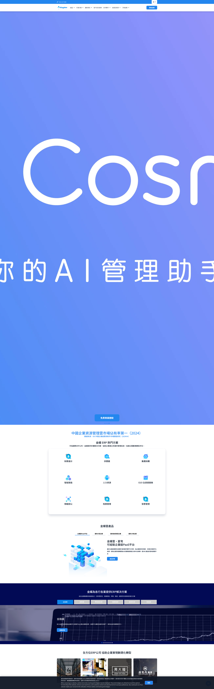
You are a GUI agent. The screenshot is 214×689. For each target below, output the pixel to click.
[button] (104, 423)
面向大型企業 (99, 534)
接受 (149, 683)
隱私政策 (113, 686)
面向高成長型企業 (115, 534)
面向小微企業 (133, 534)
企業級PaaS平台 (82, 534)
